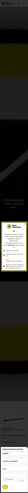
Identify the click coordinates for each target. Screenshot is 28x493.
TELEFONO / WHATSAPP (10, 461)
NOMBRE (6, 453)
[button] (24, 224)
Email (5, 469)
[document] (14, 246)
